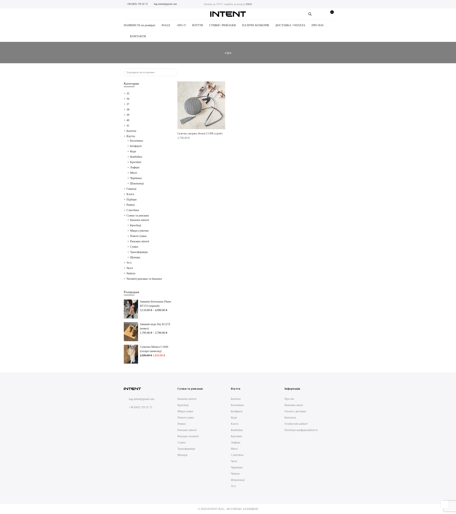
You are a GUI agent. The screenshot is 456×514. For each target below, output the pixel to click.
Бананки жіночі (139, 219)
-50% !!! (181, 25)
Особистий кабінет (296, 423)
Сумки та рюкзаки (137, 215)
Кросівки (135, 162)
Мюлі (133, 172)
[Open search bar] (310, 14)
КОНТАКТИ (138, 36)
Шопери (135, 257)
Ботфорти (136, 146)
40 (127, 120)
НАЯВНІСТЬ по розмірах (139, 25)
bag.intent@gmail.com (165, 4)
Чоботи (130, 273)
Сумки (134, 246)
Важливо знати (293, 405)
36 (127, 98)
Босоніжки (136, 140)
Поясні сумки (138, 235)
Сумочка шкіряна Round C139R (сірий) (200, 133)
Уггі (128, 262)
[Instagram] (133, 416)
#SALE (166, 25)
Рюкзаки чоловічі (188, 436)
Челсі (129, 268)
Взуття (130, 136)
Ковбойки (136, 156)
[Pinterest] (140, 416)
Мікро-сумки (185, 411)
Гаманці (131, 188)
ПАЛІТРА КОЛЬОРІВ (255, 25)
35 (127, 93)
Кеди (133, 151)
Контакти (290, 417)
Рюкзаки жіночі (139, 241)
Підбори (131, 199)
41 (127, 125)
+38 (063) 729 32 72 (137, 4)
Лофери (134, 167)
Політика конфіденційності (301, 430)
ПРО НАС (318, 25)
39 (127, 114)
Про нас (289, 398)
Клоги (130, 194)
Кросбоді (135, 225)
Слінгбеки (132, 210)
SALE (249, 4)
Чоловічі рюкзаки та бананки (144, 278)
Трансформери (139, 252)
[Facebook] (127, 416)
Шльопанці (137, 183)
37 (127, 104)
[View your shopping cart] (329, 14)
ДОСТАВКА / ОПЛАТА (290, 25)
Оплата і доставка (295, 411)
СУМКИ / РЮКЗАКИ (222, 25)
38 (127, 109)
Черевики (136, 178)
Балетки (131, 130)
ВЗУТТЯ (197, 25)
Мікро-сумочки (139, 230)
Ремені (130, 204)
